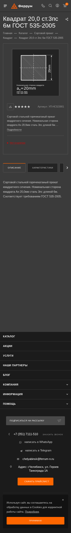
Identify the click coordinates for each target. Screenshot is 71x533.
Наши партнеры (15, 365)
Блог (6, 375)
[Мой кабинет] (57, 6)
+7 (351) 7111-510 (26, 434)
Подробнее (32, 511)
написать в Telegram (38, 450)
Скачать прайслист (36, 481)
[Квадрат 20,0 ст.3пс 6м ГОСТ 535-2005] (35, 72)
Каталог (9, 336)
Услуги (8, 355)
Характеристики (42, 168)
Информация (13, 394)
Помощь (9, 403)
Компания (10, 384)
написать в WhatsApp (38, 441)
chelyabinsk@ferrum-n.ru (38, 458)
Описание (14, 168)
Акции (7, 346)
